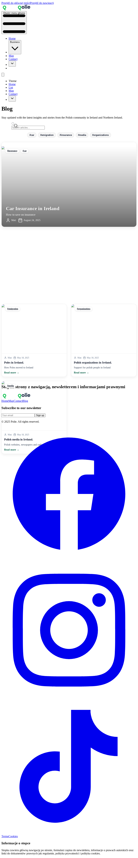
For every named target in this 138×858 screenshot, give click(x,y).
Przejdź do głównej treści (15, 3)
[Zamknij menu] (2, 75)
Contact (13, 59)
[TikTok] (69, 833)
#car (31, 135)
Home (12, 38)
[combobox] (12, 64)
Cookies (13, 836)
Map (11, 55)
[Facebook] (69, 560)
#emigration (47, 135)
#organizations (100, 135)
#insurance (66, 135)
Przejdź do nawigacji (42, 3)
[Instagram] (69, 696)
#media (82, 135)
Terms (4, 836)
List (11, 87)
